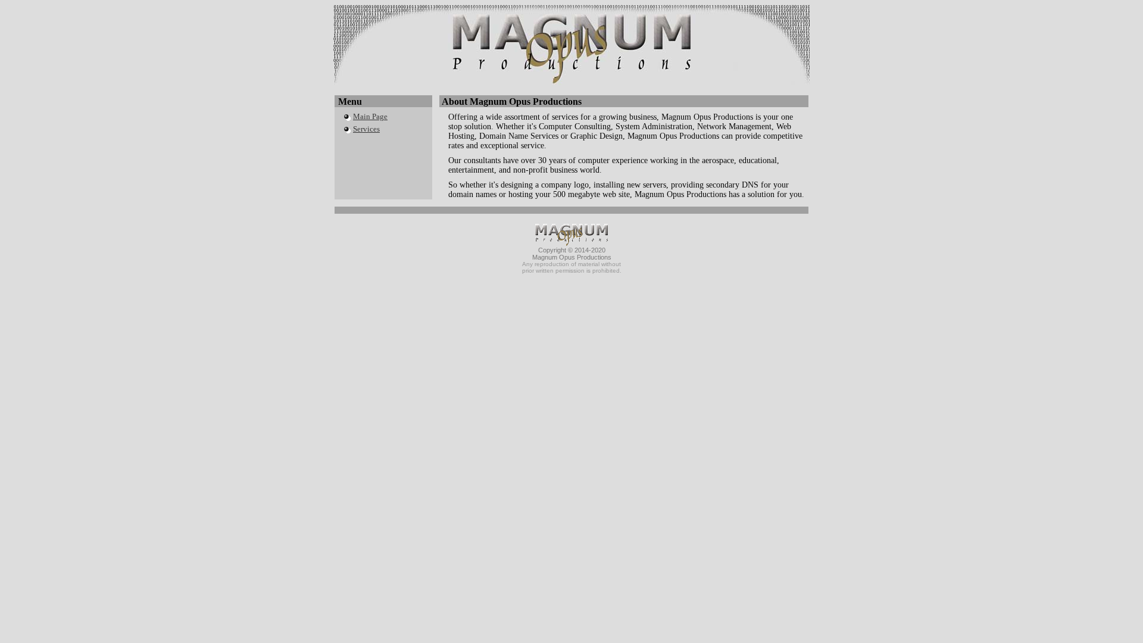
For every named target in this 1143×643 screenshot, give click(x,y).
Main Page (370, 116)
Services (366, 128)
